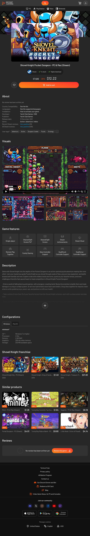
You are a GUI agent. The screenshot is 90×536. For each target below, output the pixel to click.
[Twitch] (60, 506)
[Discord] (30, 506)
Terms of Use (45, 468)
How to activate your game (29, 111)
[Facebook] (48, 506)
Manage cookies (45, 522)
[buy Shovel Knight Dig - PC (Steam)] (15, 364)
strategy (51, 131)
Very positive (25, 124)
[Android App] (45, 513)
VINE (35, 114)
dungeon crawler (33, 131)
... (57, 131)
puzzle (43, 131)
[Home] (7, 3)
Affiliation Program (45, 475)
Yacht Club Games (26, 114)
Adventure (29, 122)
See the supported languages (30, 109)
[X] (36, 506)
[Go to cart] (79, 3)
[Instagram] (42, 506)
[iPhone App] (29, 513)
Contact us (45, 479)
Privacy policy (45, 472)
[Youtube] (54, 506)
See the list (24, 106)
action (23, 131)
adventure (15, 131)
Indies (36, 122)
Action (22, 122)
